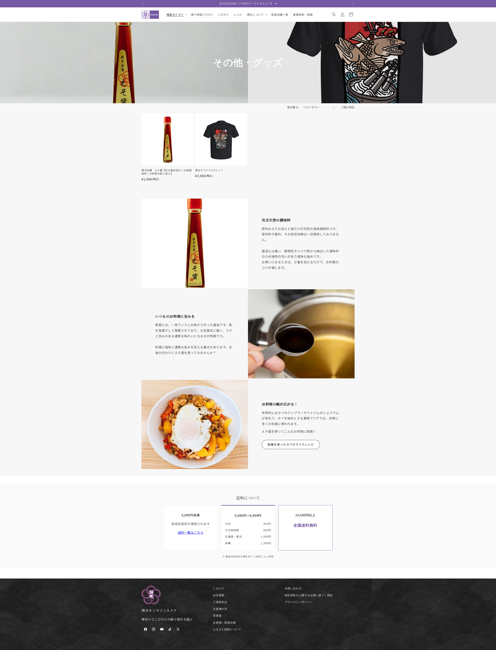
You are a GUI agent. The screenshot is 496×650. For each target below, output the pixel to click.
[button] (176, 14)
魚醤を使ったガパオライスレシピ (291, 445)
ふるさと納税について (227, 629)
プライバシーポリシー (299, 602)
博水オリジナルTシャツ (209, 170)
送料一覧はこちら (191, 532)
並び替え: (293, 107)
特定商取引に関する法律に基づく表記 (309, 595)
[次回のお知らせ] (353, 3)
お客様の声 (220, 609)
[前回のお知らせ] (143, 3)
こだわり (218, 588)
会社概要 (218, 595)
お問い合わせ (293, 588)
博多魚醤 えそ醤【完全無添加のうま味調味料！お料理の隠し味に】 (166, 172)
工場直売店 (220, 602)
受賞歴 (217, 616)
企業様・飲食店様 (224, 622)
